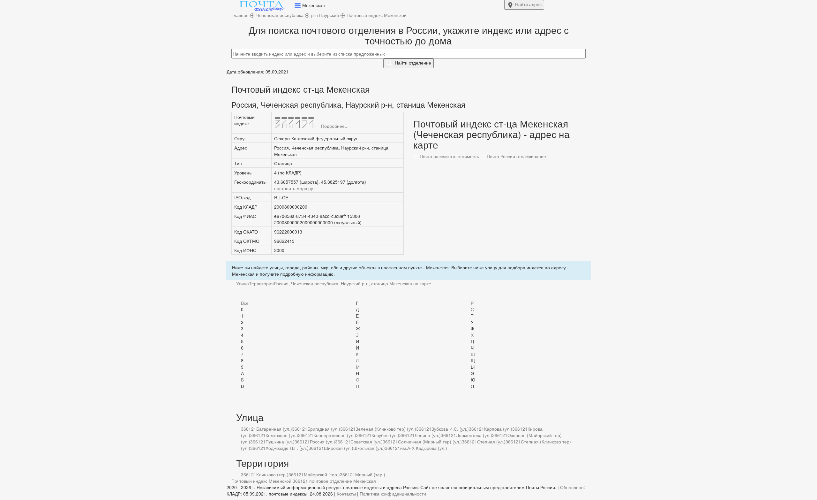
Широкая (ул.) (338, 448)
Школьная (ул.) (369, 448)
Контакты (346, 493)
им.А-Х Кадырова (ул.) (423, 448)
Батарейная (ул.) (274, 429)
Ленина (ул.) (428, 435)
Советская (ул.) (366, 441)
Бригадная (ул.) (323, 429)
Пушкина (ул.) (280, 441)
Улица (242, 283)
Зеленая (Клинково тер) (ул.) (386, 429)
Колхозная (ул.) (282, 435)
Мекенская (364, 481)
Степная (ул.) (491, 441)
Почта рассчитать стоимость (448, 156)
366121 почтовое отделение (322, 481)
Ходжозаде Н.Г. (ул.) (287, 448)
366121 (248, 429)
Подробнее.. (334, 126)
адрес (528, 4)
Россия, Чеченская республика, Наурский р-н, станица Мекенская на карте (352, 283)
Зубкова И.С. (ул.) (450, 429)
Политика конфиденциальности (393, 493)
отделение (413, 62)
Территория (261, 283)
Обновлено (572, 487)
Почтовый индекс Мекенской (261, 481)
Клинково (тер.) (272, 474)
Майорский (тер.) (322, 474)
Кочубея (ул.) (385, 435)
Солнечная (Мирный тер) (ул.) (430, 441)
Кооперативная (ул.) (334, 435)
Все (245, 303)
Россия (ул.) (322, 441)
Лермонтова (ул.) (474, 435)
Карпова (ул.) (498, 429)
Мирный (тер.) (370, 474)
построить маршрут (294, 188)
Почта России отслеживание (515, 156)
